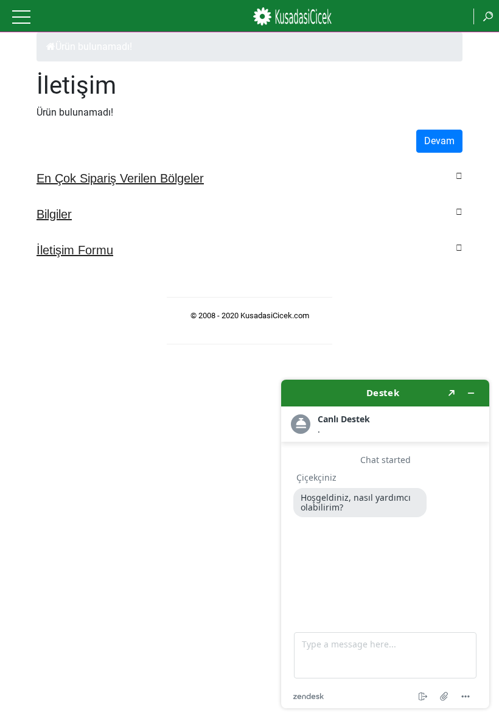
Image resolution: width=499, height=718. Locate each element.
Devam (439, 141)
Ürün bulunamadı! (93, 46)
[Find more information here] (385, 544)
